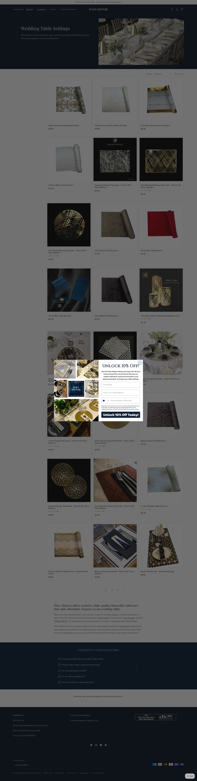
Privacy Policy (131, 409)
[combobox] (105, 400)
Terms (137, 409)
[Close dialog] (140, 363)
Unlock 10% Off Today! (120, 414)
